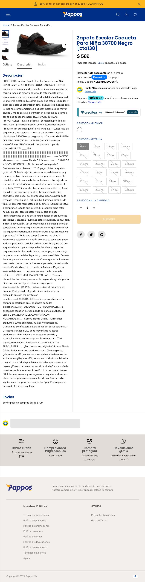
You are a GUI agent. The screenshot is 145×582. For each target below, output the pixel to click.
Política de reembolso (35, 547)
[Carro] (135, 14)
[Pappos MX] (72, 14)
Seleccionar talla (89, 139)
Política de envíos (32, 536)
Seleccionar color (90, 123)
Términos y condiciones (36, 515)
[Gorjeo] (91, 234)
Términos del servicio (34, 552)
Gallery (7, 65)
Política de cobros (33, 531)
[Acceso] (126, 14)
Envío (101, 63)
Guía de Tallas (99, 520)
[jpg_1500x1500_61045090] (41, 45)
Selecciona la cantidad (93, 200)
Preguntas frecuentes (103, 515)
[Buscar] (118, 14)
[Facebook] (81, 234)
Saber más (90, 91)
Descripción (24, 65)
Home (6, 25)
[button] (8, 14)
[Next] (65, 45)
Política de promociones (36, 526)
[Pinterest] (102, 234)
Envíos (41, 65)
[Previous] (17, 45)
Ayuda (26, 558)
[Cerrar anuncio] (139, 4)
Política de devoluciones (36, 542)
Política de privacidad (34, 520)
